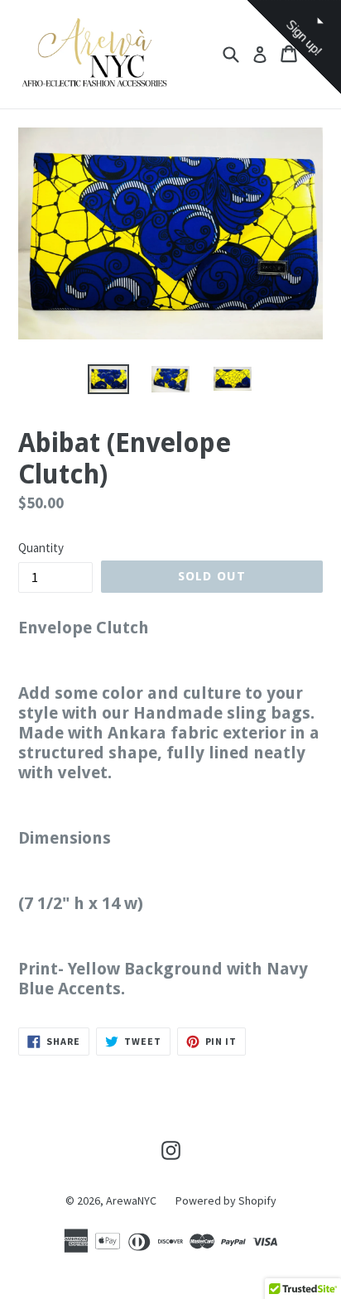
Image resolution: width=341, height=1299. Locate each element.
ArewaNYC (131, 1200)
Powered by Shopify (225, 1200)
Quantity (41, 548)
